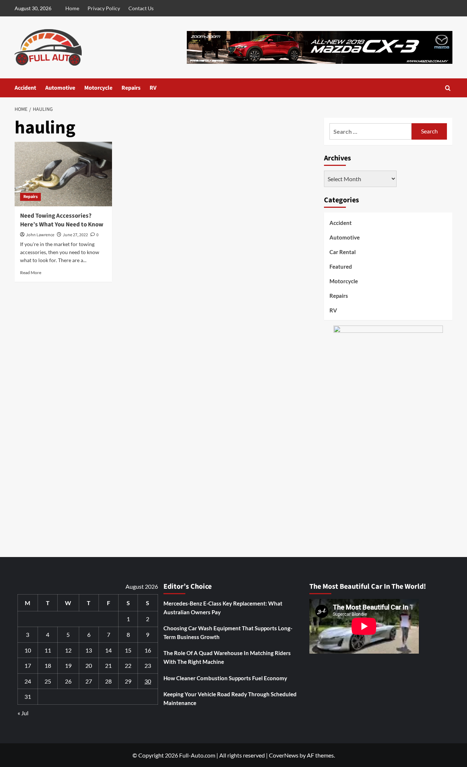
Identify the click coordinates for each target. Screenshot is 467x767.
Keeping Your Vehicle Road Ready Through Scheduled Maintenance (230, 698)
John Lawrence (40, 235)
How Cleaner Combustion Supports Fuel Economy (225, 678)
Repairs (130, 88)
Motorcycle (98, 88)
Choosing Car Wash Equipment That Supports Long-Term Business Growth (227, 632)
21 (108, 665)
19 (68, 665)
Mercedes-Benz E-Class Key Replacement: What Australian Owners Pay (222, 607)
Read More (30, 272)
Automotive (60, 88)
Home (72, 8)
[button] (447, 88)
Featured (340, 266)
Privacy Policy (104, 8)
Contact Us (141, 8)
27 (88, 681)
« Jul (23, 712)
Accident (25, 88)
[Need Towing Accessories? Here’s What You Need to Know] (63, 173)
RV (153, 88)
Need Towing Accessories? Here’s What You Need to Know (61, 220)
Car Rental (342, 252)
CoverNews (283, 755)
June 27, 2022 (75, 235)
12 (68, 650)
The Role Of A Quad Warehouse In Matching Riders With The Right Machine (227, 657)
